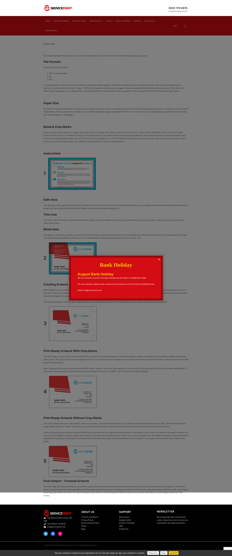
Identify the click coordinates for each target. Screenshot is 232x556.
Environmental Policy (90, 523)
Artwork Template (126, 523)
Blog (83, 529)
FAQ (120, 526)
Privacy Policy (87, 520)
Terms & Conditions (89, 517)
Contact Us (123, 529)
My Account (124, 517)
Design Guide (125, 520)
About (83, 526)
